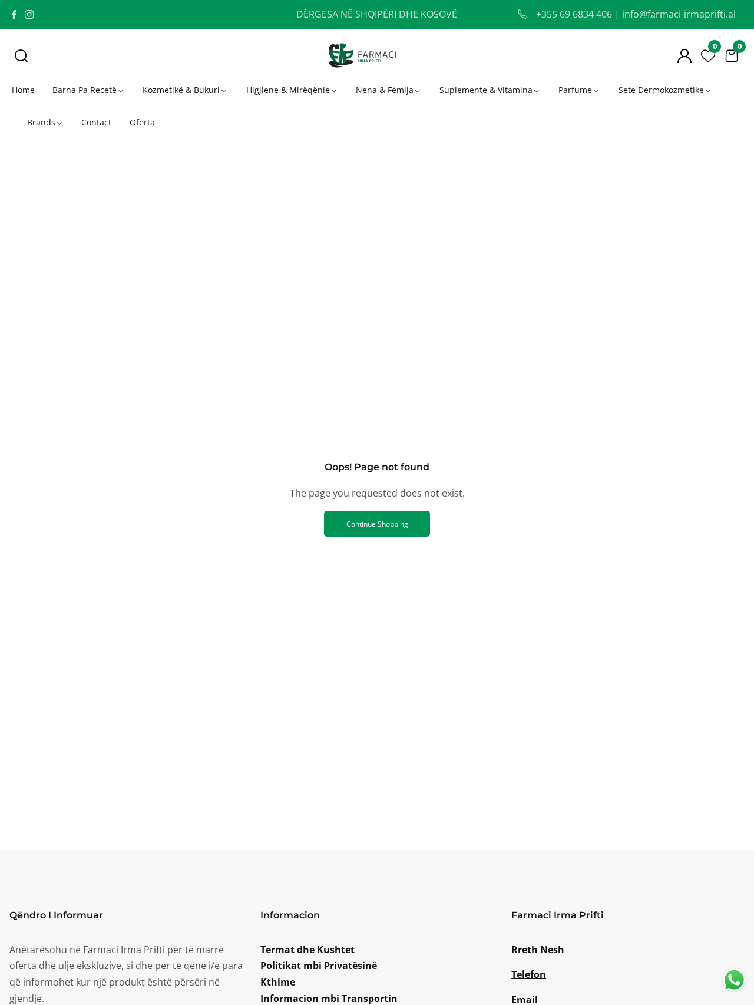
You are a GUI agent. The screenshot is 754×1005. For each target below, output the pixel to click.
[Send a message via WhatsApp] (734, 980)
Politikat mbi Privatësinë (318, 965)
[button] (21, 56)
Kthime (277, 982)
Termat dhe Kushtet (307, 949)
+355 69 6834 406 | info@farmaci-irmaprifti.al (635, 14)
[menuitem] (22, 90)
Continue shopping (377, 524)
